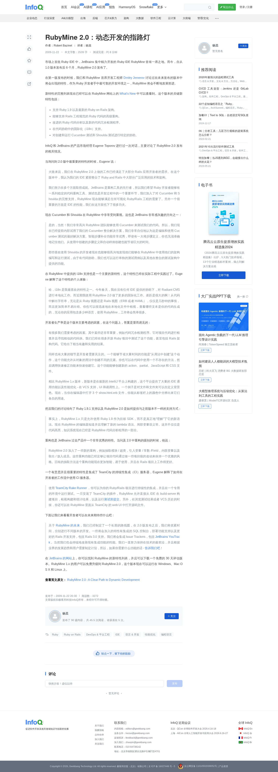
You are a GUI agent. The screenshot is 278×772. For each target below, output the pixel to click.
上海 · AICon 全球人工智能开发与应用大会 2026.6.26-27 (199, 733)
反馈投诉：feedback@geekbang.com (133, 737)
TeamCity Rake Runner (71, 488)
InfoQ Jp (247, 733)
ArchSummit (217, 108)
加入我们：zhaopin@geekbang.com (132, 742)
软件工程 (213, 96)
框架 (247, 108)
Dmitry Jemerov (134, 77)
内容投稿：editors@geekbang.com (132, 728)
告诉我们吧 (152, 548)
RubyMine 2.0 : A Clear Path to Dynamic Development (103, 579)
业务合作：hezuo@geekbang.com (132, 733)
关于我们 (99, 725)
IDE (117, 634)
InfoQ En (248, 728)
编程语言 (166, 634)
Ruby (55, 634)
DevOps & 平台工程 (98, 634)
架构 (204, 96)
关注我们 (99, 744)
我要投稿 (99, 730)
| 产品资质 (223, 766)
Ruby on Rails (72, 634)
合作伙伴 (99, 734)
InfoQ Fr (248, 737)
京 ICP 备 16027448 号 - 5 (161, 766)
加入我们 (99, 739)
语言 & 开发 (132, 634)
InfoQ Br (248, 742)
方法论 (234, 81)
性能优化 (150, 634)
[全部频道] (217, 18)
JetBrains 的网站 (60, 558)
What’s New (128, 93)
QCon (205, 108)
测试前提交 (111, 499)
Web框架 (244, 81)
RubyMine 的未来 (67, 525)
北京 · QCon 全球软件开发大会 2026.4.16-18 (193, 728)
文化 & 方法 (222, 81)
